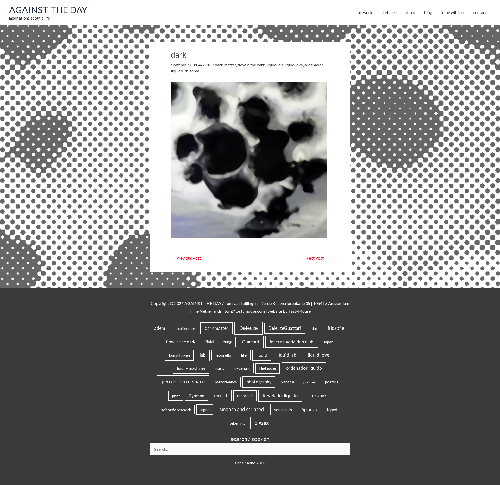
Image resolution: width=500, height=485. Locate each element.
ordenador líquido (304, 368)
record (220, 395)
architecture (185, 328)
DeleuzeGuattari (284, 328)
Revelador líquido (280, 395)
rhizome (192, 70)
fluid (209, 341)
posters (331, 382)
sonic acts (283, 409)
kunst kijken (179, 355)
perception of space (183, 382)
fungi (227, 342)
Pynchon (196, 395)
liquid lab (275, 64)
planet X (287, 382)
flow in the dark (251, 64)
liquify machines (191, 368)
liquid (261, 354)
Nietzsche (267, 368)
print (176, 396)
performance (226, 382)
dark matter (225, 64)
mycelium (242, 368)
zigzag (262, 423)
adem (159, 328)
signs (204, 409)
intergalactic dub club (292, 341)
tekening (237, 423)
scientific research (176, 409)
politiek (309, 382)
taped (332, 409)
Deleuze (248, 328)
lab (202, 355)
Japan (328, 341)
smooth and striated (242, 409)
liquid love (294, 64)
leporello (223, 354)
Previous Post (186, 257)
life (244, 355)
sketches (179, 64)
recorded (245, 395)
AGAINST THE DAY (48, 9)
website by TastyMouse (289, 310)
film (313, 328)
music (219, 368)
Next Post (317, 257)
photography (259, 382)
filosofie (336, 328)
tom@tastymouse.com (244, 310)
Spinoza (309, 409)
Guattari (250, 341)
